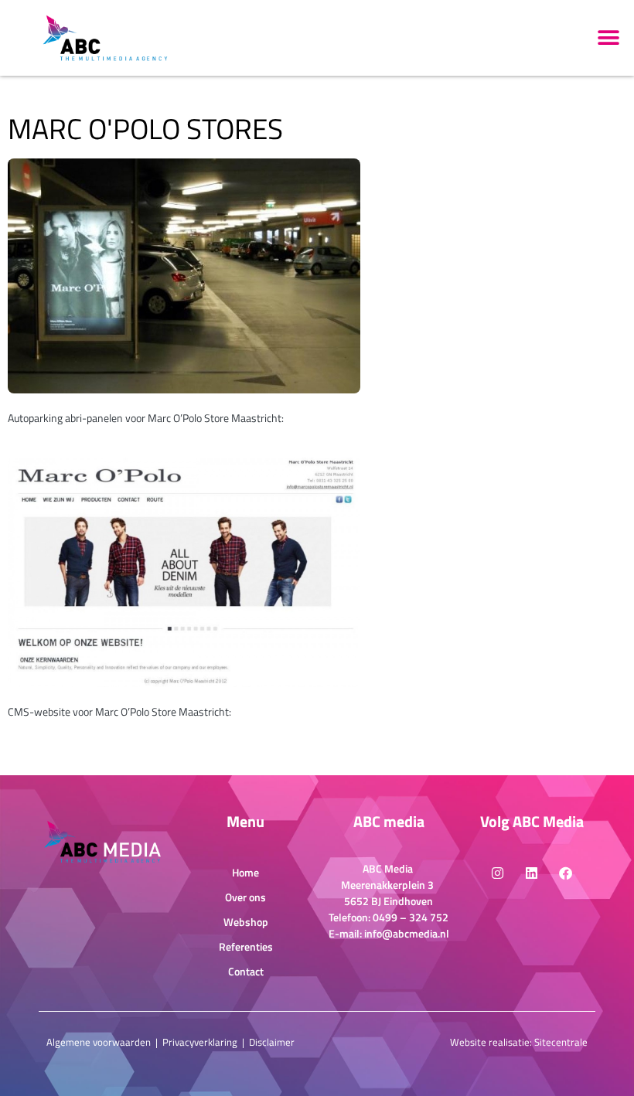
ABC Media (389, 868)
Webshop (245, 922)
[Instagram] (498, 873)
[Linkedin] (532, 873)
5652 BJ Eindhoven (388, 901)
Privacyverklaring (199, 1042)
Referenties (246, 946)
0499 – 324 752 (410, 917)
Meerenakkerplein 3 (388, 884)
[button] (608, 37)
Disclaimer (272, 1042)
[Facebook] (566, 873)
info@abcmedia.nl (406, 933)
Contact (246, 971)
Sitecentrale (561, 1042)
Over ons (245, 897)
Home (245, 872)
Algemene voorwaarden (98, 1042)
